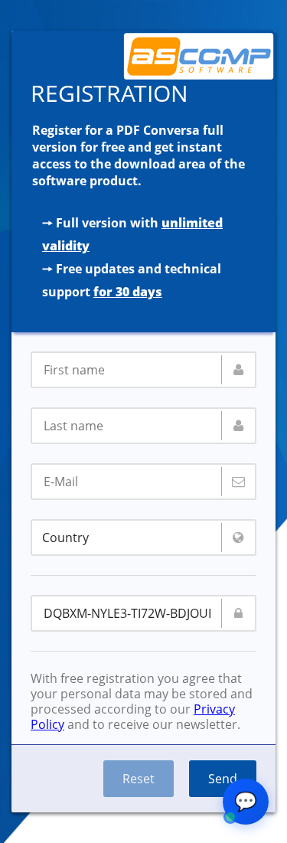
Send (222, 778)
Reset (138, 778)
